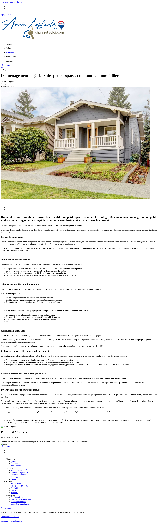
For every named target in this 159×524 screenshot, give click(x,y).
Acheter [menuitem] (9, 48)
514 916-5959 (6, 15)
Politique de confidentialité (11, 521)
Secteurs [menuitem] (9, 61)
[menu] (82, 44)
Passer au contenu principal (11, 2)
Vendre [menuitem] (9, 44)
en (2, 67)
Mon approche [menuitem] (11, 57)
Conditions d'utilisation (10, 517)
